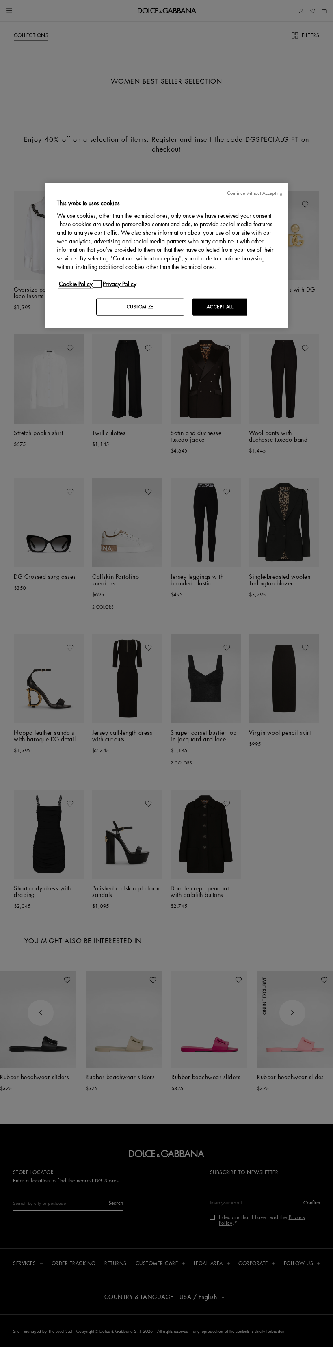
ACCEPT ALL (220, 307)
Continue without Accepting (254, 193)
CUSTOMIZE (140, 307)
